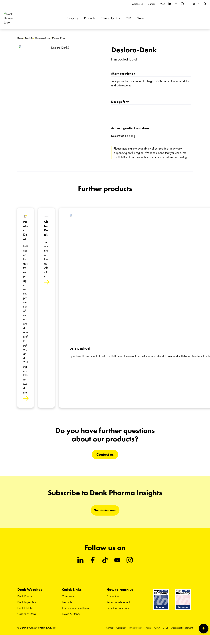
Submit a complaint (118, 608)
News (140, 18)
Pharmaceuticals (42, 38)
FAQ (162, 4)
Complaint (121, 627)
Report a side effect (118, 602)
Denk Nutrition (25, 608)
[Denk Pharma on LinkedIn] (169, 3)
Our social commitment (75, 608)
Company (72, 18)
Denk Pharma (25, 596)
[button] (197, 4)
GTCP (157, 627)
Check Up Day (110, 18)
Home (20, 38)
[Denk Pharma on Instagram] (182, 3)
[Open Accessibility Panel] (203, 628)
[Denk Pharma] (10, 18)
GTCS (165, 627)
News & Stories (71, 614)
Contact (109, 627)
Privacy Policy (135, 627)
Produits (29, 38)
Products (89, 18)
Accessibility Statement (182, 627)
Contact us (137, 4)
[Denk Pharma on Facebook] (176, 3)
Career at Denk (26, 614)
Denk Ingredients (27, 602)
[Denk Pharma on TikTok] (105, 560)
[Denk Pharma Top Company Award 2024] (161, 599)
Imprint (148, 627)
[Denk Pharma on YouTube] (117, 560)
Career (151, 4)
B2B (128, 18)
